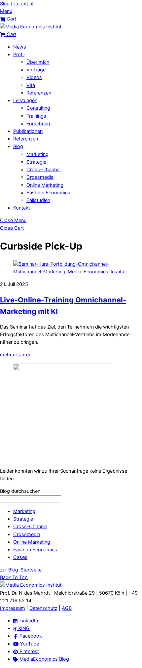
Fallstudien (38, 200)
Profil (18, 55)
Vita (30, 85)
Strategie (36, 162)
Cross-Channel (43, 170)
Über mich (38, 62)
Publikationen (28, 131)
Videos (34, 77)
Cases (20, 557)
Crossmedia (39, 177)
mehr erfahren (15, 355)
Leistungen (25, 100)
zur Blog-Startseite (21, 570)
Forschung (38, 124)
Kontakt (21, 208)
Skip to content (17, 4)
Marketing (37, 154)
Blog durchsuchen (20, 491)
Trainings (36, 116)
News (19, 47)
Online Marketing (44, 185)
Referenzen (38, 93)
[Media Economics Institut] (30, 27)
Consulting (38, 108)
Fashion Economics (48, 193)
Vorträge (36, 70)
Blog (18, 146)
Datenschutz (43, 608)
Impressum (12, 608)
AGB (67, 608)
